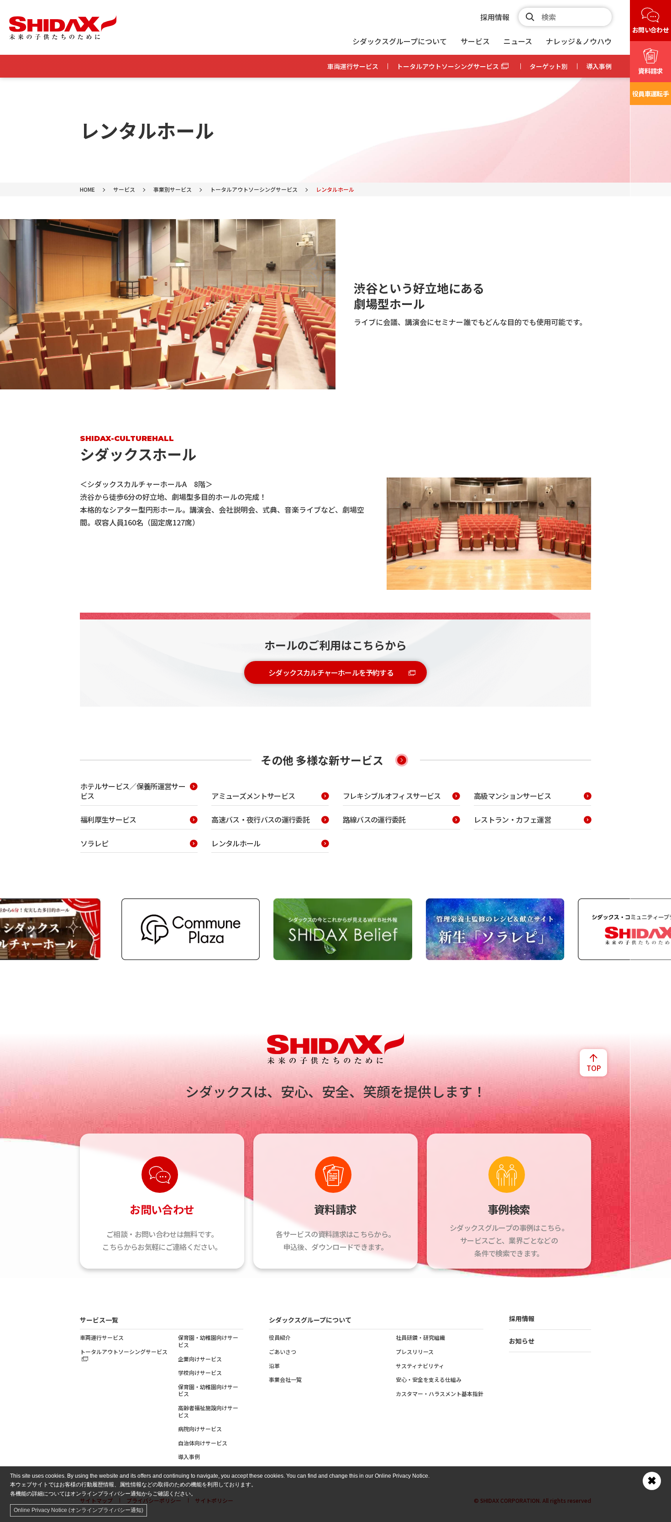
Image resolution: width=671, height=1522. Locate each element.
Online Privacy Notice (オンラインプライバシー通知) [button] (78, 1510)
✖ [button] (651, 1481)
